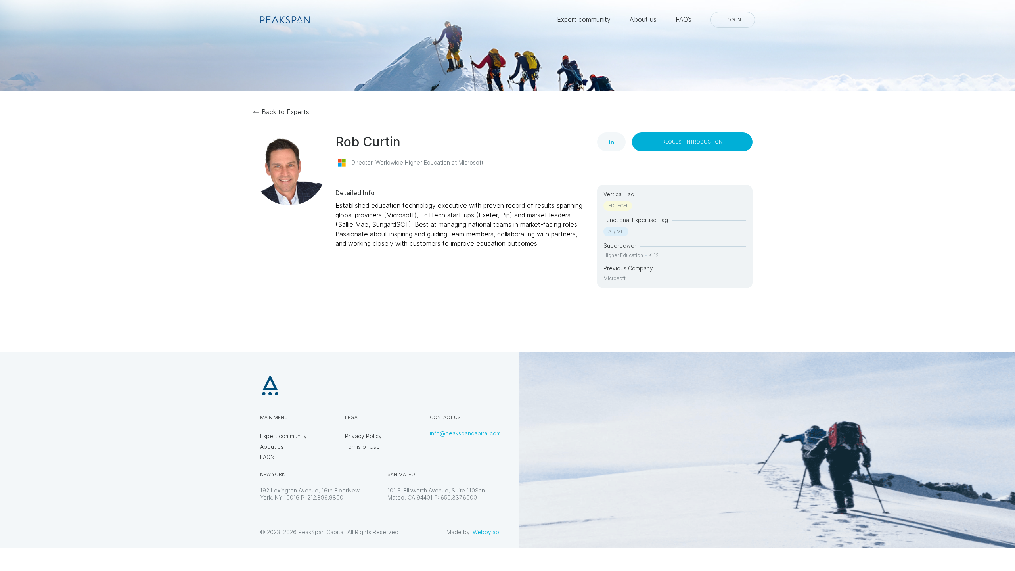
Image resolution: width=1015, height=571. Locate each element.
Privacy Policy (363, 436)
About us (643, 19)
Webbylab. (486, 532)
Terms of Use (362, 446)
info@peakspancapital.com (465, 433)
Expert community (584, 19)
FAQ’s (683, 19)
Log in (732, 20)
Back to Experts (285, 112)
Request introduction (692, 142)
